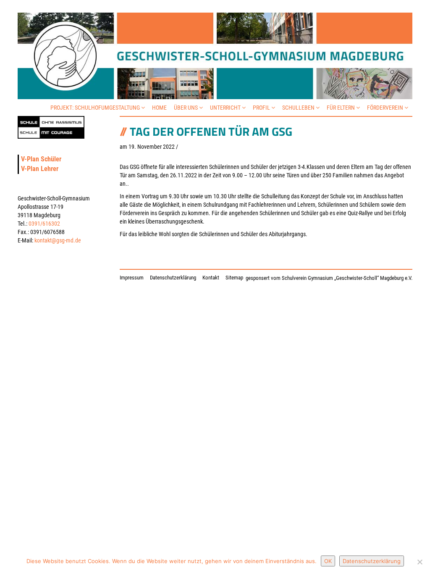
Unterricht (226, 107)
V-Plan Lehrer (39, 169)
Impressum (132, 277)
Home (159, 107)
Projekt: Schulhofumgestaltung (95, 107)
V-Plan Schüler (41, 159)
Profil (262, 107)
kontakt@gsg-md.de (57, 240)
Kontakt (210, 277)
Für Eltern (341, 107)
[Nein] (419, 562)
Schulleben (299, 107)
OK (328, 561)
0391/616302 (44, 223)
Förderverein (385, 107)
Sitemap (234, 277)
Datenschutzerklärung (173, 277)
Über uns (186, 107)
